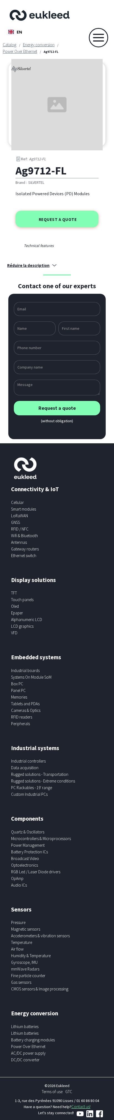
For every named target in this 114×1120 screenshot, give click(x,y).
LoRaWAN (19, 515)
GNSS (15, 522)
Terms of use (52, 1091)
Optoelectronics (24, 865)
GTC (68, 1091)
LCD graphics (22, 626)
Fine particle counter (28, 975)
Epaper (17, 613)
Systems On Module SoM (31, 677)
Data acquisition (24, 767)
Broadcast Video (25, 858)
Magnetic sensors (25, 929)
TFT (14, 593)
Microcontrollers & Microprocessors (41, 838)
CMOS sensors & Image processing (39, 989)
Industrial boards (25, 670)
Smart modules (23, 509)
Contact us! (80, 1106)
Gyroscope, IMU (24, 962)
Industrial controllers (28, 761)
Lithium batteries (24, 1026)
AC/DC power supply (28, 1053)
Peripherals (20, 723)
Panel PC (18, 690)
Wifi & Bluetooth (24, 535)
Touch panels (22, 599)
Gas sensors (21, 982)
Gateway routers (25, 549)
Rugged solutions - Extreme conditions (43, 781)
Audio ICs (19, 885)
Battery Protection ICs (29, 851)
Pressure (18, 922)
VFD (14, 632)
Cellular (17, 502)
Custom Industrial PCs (29, 794)
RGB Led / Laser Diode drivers (35, 871)
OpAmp (17, 878)
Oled (15, 606)
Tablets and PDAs (25, 703)
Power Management (28, 845)
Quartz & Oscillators (27, 832)
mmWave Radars (25, 969)
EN (19, 32)
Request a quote (58, 219)
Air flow (17, 949)
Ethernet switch (23, 555)
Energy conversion (39, 44)
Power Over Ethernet (20, 51)
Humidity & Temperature (31, 955)
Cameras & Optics (25, 710)
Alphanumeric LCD (26, 619)
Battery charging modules (33, 1039)
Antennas (19, 542)
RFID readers (21, 717)
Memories (19, 697)
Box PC (17, 683)
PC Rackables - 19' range (31, 787)
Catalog (9, 44)
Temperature (21, 942)
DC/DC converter (25, 1059)
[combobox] (15, 31)
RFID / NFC (19, 529)
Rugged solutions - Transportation (39, 774)
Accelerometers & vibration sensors (40, 935)
